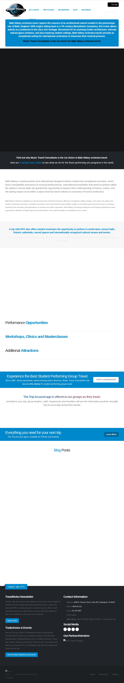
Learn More (111, 434)
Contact (32, 19)
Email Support (72, 615)
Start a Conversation (106, 380)
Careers (92, 674)
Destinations (63, 10)
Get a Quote (34, 10)
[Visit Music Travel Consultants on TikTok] (105, 14)
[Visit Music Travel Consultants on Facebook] (105, 10)
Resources (86, 10)
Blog (75, 10)
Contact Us (115, 674)
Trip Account (48, 10)
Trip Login (114, 4)
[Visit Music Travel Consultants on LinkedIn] (113, 10)
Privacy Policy (103, 674)
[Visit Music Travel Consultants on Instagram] (109, 10)
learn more (99, 466)
